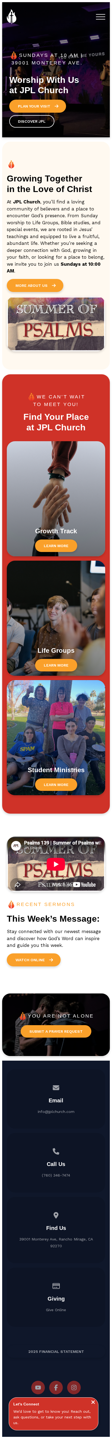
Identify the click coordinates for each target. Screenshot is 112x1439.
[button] (100, 16)
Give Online (56, 1310)
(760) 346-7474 (56, 1175)
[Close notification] (93, 1402)
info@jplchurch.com (56, 1111)
